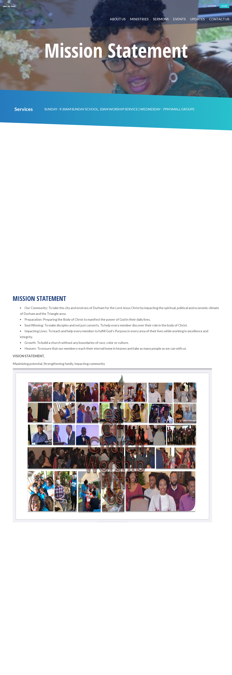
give (224, 5)
